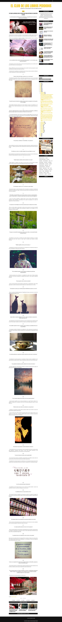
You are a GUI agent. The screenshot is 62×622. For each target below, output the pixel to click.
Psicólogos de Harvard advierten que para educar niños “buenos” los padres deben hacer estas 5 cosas (48, 56)
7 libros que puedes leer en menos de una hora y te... (46, 94)
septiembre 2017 (43, 123)
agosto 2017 (42, 124)
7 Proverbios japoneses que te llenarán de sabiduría (23, 610)
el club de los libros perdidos (42, 159)
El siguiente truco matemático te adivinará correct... (45, 106)
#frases (21, 598)
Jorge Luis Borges (41, 169)
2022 (40, 85)
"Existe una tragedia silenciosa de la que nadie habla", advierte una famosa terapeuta (48, 24)
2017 (40, 91)
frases (23, 11)
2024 (40, 83)
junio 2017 (42, 126)
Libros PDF (45, 172)
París (49, 165)
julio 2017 (42, 125)
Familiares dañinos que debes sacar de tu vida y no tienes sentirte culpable (48, 28)
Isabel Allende (49, 162)
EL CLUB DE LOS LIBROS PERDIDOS (31, 6)
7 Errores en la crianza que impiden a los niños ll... (46, 96)
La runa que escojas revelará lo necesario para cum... (46, 120)
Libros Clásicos (41, 172)
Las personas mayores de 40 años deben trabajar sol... (46, 113)
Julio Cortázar (45, 162)
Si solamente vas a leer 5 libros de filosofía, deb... (46, 114)
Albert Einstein (46, 165)
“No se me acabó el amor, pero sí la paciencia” (46, 95)
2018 (40, 90)
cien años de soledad (41, 165)
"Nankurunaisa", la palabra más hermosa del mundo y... (46, 102)
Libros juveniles (46, 169)
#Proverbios (24, 598)
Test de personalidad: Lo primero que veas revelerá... (45, 99)
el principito (50, 163)
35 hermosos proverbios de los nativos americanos (32, 610)
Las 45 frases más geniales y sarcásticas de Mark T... (46, 108)
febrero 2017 (42, 131)
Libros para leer (50, 169)
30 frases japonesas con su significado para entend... (45, 111)
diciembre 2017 (42, 92)
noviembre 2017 (43, 93)
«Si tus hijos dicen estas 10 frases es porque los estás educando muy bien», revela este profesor (48, 52)
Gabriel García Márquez (41, 163)
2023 (40, 84)
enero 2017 (42, 132)
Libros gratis (46, 163)
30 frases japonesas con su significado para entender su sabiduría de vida (13, 610)
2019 (40, 89)
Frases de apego (13, 596)
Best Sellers (48, 159)
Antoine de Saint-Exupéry (42, 166)
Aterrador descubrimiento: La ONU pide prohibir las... (46, 118)
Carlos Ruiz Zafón (47, 166)
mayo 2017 (42, 127)
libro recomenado (41, 162)
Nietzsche (48, 172)
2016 (40, 133)
